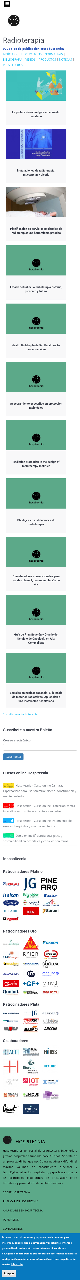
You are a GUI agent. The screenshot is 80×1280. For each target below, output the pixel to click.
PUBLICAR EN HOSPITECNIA (20, 1201)
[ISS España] (31, 973)
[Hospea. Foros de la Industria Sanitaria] (11, 1066)
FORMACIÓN (11, 1219)
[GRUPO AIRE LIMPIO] (11, 942)
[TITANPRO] (31, 1021)
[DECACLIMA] (11, 973)
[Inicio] (14, 20)
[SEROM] (51, 911)
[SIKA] (31, 942)
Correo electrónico (16, 740)
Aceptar (9, 1273)
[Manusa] (51, 973)
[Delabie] (11, 911)
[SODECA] (51, 964)
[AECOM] (51, 1028)
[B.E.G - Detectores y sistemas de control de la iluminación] (31, 911)
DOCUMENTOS (31, 54)
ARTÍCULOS (10, 54)
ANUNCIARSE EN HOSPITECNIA (23, 1210)
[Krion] (31, 954)
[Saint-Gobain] (51, 902)
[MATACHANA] (11, 1013)
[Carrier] (11, 902)
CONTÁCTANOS (13, 1228)
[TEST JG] (31, 1013)
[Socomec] (31, 964)
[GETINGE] (51, 1013)
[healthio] (50, 1066)
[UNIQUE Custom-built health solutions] (31, 1095)
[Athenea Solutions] (31, 1108)
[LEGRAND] (11, 919)
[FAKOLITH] (31, 992)
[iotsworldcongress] (31, 1082)
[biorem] (31, 1066)
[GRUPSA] (51, 954)
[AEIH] (11, 1052)
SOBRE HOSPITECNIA (16, 1192)
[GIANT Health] (11, 1108)
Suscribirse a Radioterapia (20, 714)
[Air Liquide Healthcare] (11, 884)
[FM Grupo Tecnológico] (11, 954)
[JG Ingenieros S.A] (30, 884)
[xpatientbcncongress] (51, 1082)
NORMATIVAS (54, 54)
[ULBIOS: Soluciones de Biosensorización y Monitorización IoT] (51, 1021)
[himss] (51, 1052)
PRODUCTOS (47, 59)
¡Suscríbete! (13, 756)
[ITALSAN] (11, 895)
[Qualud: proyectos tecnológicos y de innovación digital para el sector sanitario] (11, 992)
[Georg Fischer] (31, 983)
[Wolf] (11, 1028)
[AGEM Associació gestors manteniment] (31, 1052)
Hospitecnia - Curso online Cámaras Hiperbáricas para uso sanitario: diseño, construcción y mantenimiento (39, 790)
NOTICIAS (65, 59)
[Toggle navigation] (7, 4)
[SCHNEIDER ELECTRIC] (31, 895)
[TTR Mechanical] (11, 1021)
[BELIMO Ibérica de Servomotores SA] (31, 1028)
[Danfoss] (11, 983)
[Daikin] (51, 942)
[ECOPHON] (11, 964)
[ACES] (51, 1095)
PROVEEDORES (13, 65)
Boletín (46, 729)
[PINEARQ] (49, 884)
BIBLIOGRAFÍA (12, 59)
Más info (17, 1264)
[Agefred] (31, 902)
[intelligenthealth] (11, 1082)
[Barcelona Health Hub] (11, 1095)
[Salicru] (51, 992)
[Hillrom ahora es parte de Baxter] (51, 895)
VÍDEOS (30, 59)
